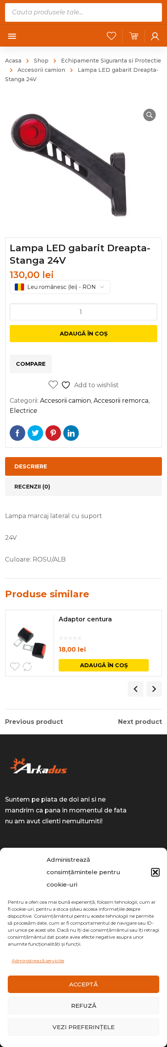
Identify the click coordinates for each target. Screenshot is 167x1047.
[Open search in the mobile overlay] (83, 12)
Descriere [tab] (30, 466)
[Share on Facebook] (17, 433)
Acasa (13, 60)
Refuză (83, 1005)
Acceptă (83, 984)
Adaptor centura (85, 619)
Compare (30, 363)
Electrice (23, 410)
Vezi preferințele (83, 1027)
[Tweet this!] (35, 433)
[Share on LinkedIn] (71, 433)
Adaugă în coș (84, 333)
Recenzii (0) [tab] (32, 486)
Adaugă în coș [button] (104, 665)
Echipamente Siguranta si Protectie (111, 60)
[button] (155, 872)
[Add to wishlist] (14, 666)
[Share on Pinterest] (53, 433)
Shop (41, 60)
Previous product (34, 722)
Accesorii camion (41, 69)
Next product (140, 722)
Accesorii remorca (121, 400)
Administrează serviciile (38, 961)
